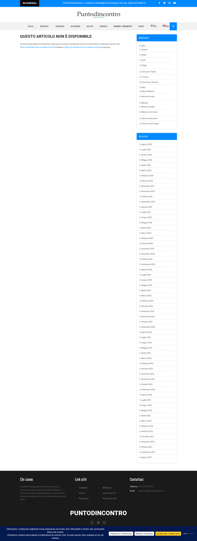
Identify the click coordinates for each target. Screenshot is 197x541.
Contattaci (83, 488)
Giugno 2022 (146, 405)
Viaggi (143, 65)
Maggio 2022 (146, 410)
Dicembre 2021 (147, 436)
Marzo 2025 (146, 233)
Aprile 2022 (146, 416)
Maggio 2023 (146, 348)
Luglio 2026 (146, 149)
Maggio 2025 (146, 223)
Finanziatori (84, 498)
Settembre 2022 (148, 389)
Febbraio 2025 (147, 238)
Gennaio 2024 (147, 306)
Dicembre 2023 (147, 311)
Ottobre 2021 (147, 447)
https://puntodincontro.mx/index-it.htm (36, 47)
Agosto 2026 (146, 144)
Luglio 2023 (146, 337)
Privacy (82, 493)
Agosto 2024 (146, 269)
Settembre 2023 (148, 327)
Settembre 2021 (148, 452)
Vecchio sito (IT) (109, 493)
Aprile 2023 (146, 353)
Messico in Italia (148, 107)
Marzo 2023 (146, 358)
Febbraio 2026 (147, 176)
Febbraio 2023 (147, 363)
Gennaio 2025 (147, 243)
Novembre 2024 (148, 254)
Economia (75, 26)
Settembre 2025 (148, 202)
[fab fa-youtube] (174, 3)
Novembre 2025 (148, 191)
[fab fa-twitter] (164, 3)
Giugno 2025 (146, 217)
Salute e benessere (149, 118)
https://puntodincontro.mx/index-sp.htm (82, 47)
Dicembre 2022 (147, 374)
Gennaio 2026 (147, 181)
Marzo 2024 (146, 296)
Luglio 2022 (146, 400)
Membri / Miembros (123, 26)
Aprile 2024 (146, 290)
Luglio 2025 (146, 212)
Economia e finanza (149, 82)
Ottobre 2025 (147, 196)
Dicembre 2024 (147, 249)
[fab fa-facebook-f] (159, 3)
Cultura (144, 50)
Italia (30, 26)
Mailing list (107, 488)
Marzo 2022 (146, 421)
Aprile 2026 (146, 165)
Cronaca (60, 26)
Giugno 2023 (146, 343)
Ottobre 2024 (147, 259)
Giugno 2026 (146, 155)
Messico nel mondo (149, 112)
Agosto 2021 (146, 457)
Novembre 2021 (148, 442)
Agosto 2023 (146, 332)
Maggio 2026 (146, 160)
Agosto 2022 (146, 395)
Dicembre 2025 (147, 186)
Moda (143, 55)
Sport (143, 60)
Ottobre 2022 (147, 384)
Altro (141, 26)
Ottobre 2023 (147, 322)
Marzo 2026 (146, 170)
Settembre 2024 (148, 264)
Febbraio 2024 (147, 301)
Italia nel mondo (148, 96)
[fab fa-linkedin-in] (169, 3)
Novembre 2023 (148, 316)
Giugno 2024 (146, 280)
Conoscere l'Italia (148, 72)
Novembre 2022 (148, 379)
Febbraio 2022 (147, 426)
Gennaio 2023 (147, 369)
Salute (90, 26)
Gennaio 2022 (147, 431)
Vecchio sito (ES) (110, 498)
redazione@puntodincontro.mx (151, 491)
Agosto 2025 (146, 207)
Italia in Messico (148, 91)
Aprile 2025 (146, 228)
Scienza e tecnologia (150, 124)
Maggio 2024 (146, 285)
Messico (44, 26)
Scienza (103, 26)
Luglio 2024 (146, 275)
